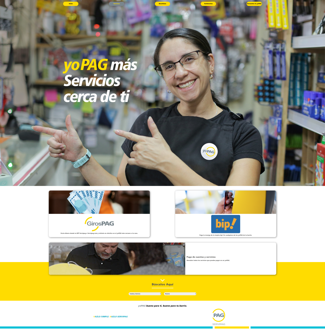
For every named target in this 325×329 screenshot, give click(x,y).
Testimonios (208, 3)
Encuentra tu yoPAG (254, 3)
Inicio (71, 3)
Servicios (116, 3)
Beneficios (162, 3)
